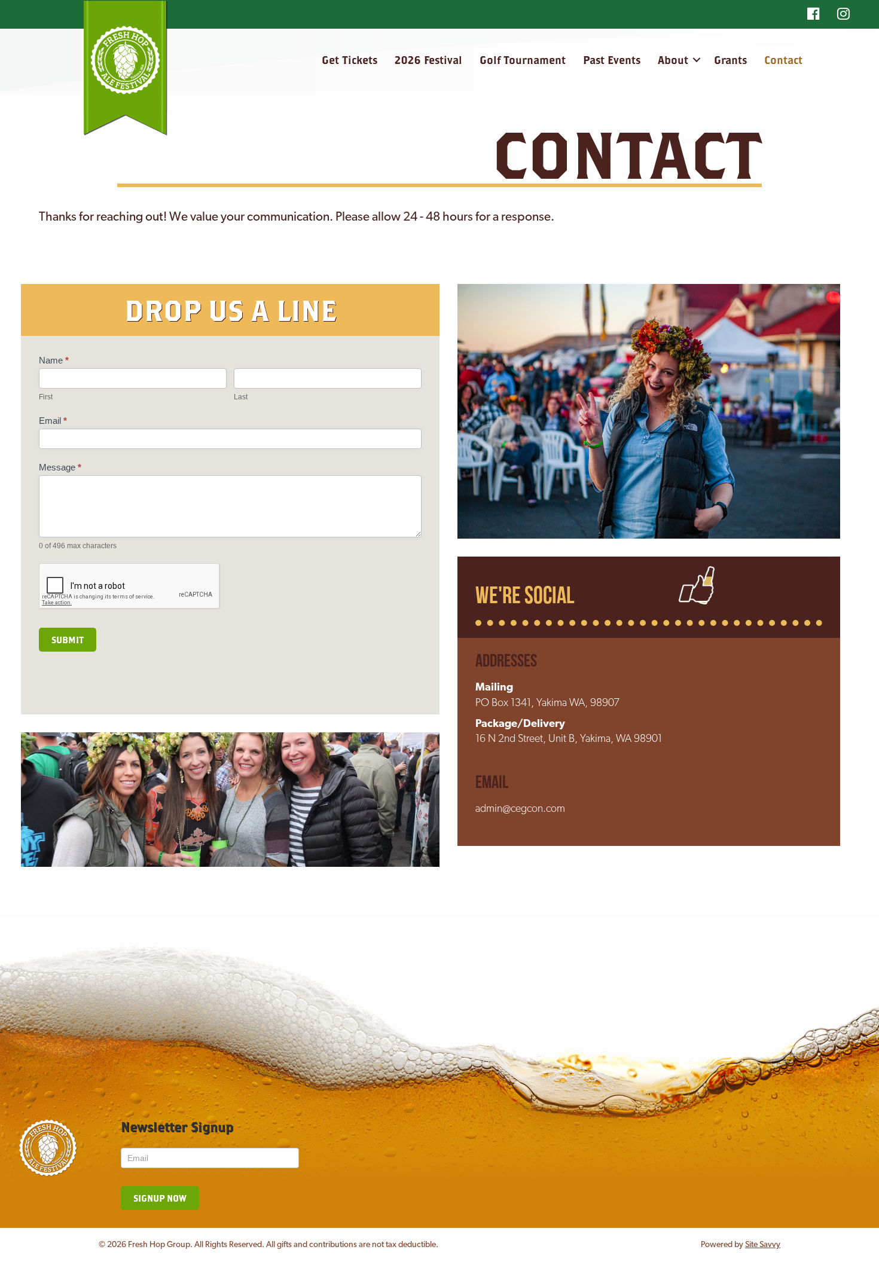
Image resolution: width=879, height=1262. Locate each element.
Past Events (611, 60)
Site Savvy (762, 1244)
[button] (696, 60)
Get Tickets (349, 60)
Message (60, 467)
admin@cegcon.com (520, 809)
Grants (730, 60)
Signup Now (160, 1198)
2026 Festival (428, 60)
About (673, 60)
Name (54, 360)
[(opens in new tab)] (697, 585)
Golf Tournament (523, 60)
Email (53, 420)
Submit (67, 639)
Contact (783, 60)
